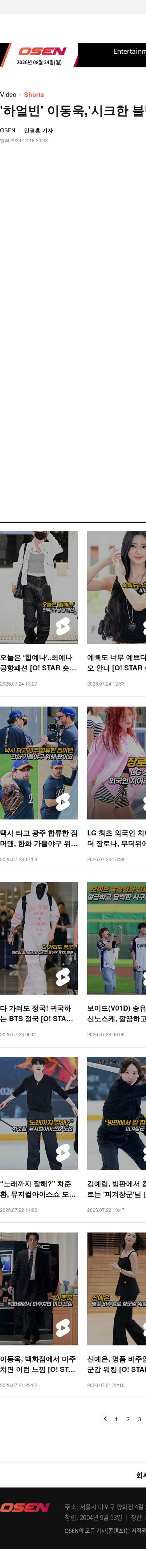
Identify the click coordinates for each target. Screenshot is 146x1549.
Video (8, 94)
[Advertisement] (73, 393)
